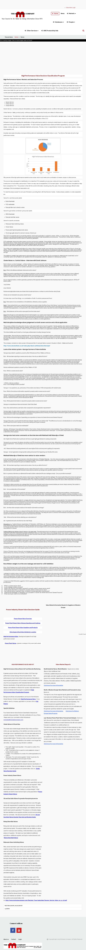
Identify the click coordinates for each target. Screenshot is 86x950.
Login (20, 939)
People (71, 22)
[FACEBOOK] (12, 930)
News (62, 13)
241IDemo (7, 908)
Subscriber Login (70, 7)
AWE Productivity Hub (50, 30)
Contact (13, 939)
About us (6, 939)
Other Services (32, 30)
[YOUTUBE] (19, 930)
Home (56, 13)
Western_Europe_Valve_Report (14, 905)
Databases (58, 22)
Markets (72, 13)
